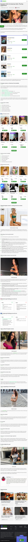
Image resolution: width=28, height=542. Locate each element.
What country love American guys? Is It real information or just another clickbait (20, 517)
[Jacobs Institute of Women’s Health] (3, 1)
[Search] (6, 528)
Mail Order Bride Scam (21, 526)
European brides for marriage (7, 318)
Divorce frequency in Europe (6, 94)
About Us (11, 526)
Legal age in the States (5, 91)
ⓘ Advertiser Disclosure (25, 34)
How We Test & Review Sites (25, 527)
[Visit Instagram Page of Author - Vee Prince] (8, 485)
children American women (8, 92)
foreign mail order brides (13, 381)
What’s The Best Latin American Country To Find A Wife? (7, 517)
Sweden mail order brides (17, 290)
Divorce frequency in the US (6, 95)
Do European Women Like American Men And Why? (5, 502)
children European (7, 93)
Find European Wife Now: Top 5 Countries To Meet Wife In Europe (20, 502)
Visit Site (24, 49)
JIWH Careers (16, 526)
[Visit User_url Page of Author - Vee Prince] (7, 485)
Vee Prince (18, 7)
